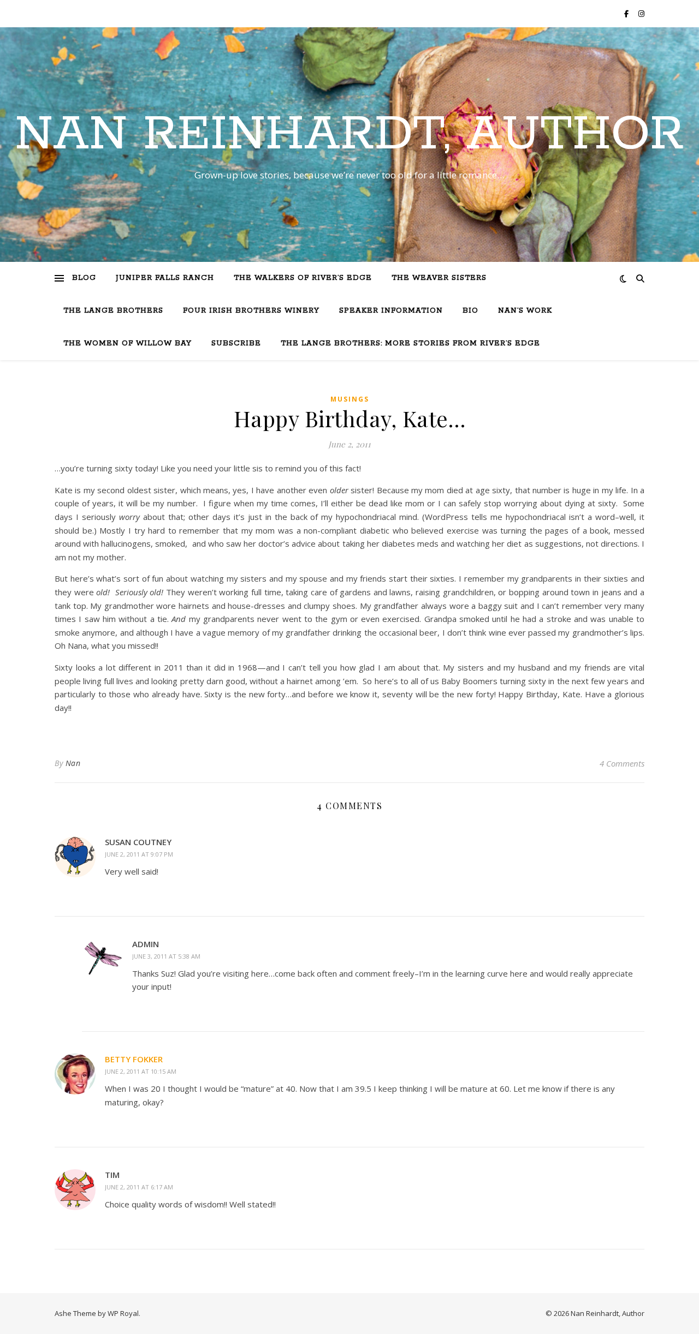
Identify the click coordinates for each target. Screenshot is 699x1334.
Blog (84, 278)
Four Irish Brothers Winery (251, 310)
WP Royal (123, 1313)
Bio (470, 310)
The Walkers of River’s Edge (303, 278)
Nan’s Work (525, 310)
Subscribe (236, 343)
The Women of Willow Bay (127, 343)
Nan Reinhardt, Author (349, 134)
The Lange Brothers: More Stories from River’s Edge (410, 343)
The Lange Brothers (113, 310)
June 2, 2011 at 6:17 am (139, 1187)
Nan (73, 763)
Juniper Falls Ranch (165, 278)
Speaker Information (391, 310)
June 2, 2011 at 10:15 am (140, 1071)
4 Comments (622, 763)
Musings (349, 399)
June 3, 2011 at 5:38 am (166, 956)
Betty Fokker (134, 1059)
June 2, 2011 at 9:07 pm (139, 854)
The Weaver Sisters (439, 278)
